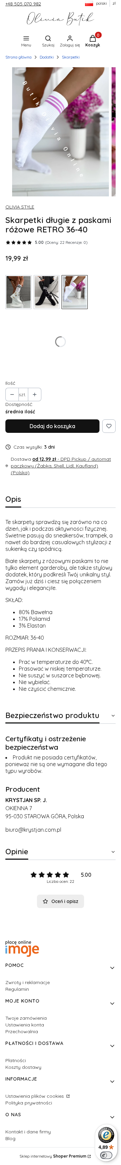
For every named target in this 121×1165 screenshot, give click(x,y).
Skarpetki (71, 57)
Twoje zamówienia (26, 1018)
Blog (10, 1138)
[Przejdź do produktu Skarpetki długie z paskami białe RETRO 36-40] (18, 292)
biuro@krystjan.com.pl (33, 829)
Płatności (15, 1060)
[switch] (106, 1155)
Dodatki (47, 57)
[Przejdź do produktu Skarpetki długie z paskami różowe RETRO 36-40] (75, 292)
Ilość (10, 383)
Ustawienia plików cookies (35, 1096)
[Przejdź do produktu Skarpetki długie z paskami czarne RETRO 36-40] (47, 292)
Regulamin (17, 989)
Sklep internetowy (52, 1156)
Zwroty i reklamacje (27, 982)
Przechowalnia (21, 1031)
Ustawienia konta (24, 1025)
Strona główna (18, 57)
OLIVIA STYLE (19, 207)
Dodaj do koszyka (52, 426)
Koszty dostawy (23, 1067)
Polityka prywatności (28, 1103)
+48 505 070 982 (23, 3)
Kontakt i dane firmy (28, 1132)
